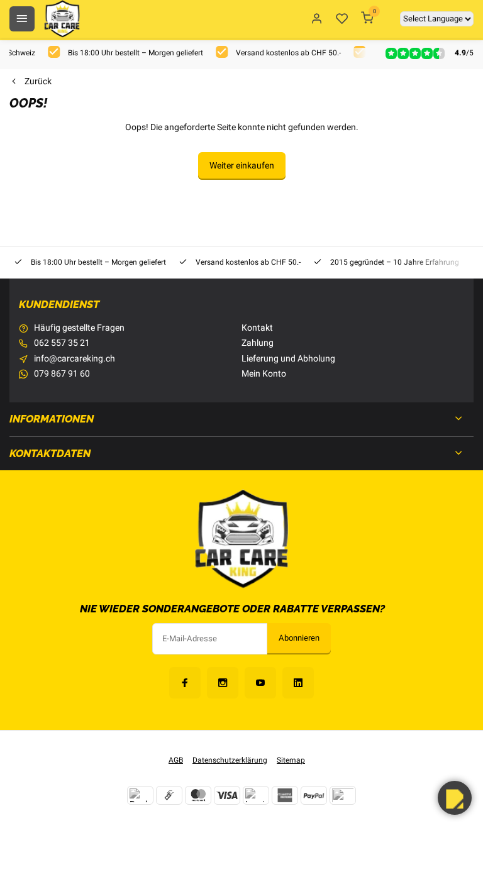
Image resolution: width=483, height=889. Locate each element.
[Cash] (169, 795)
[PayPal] (314, 795)
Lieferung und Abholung (288, 359)
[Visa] (227, 795)
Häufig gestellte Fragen (79, 328)
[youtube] (260, 682)
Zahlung (258, 343)
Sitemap (291, 760)
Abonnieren (299, 638)
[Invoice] (256, 795)
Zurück (38, 81)
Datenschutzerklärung (229, 760)
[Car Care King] (62, 19)
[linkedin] (298, 682)
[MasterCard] (198, 795)
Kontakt (257, 328)
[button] (454, 798)
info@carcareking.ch (74, 359)
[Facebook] (185, 682)
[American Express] (285, 795)
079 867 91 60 (62, 374)
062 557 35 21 (62, 343)
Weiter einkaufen (241, 165)
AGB (176, 760)
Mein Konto (264, 374)
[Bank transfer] (140, 795)
